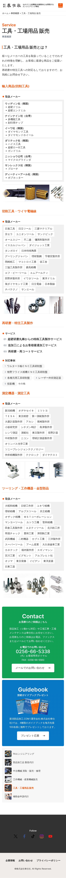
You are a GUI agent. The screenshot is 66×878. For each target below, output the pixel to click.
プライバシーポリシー (48, 860)
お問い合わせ (26, 860)
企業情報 (10, 860)
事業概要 (15, 13)
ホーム (5, 13)
